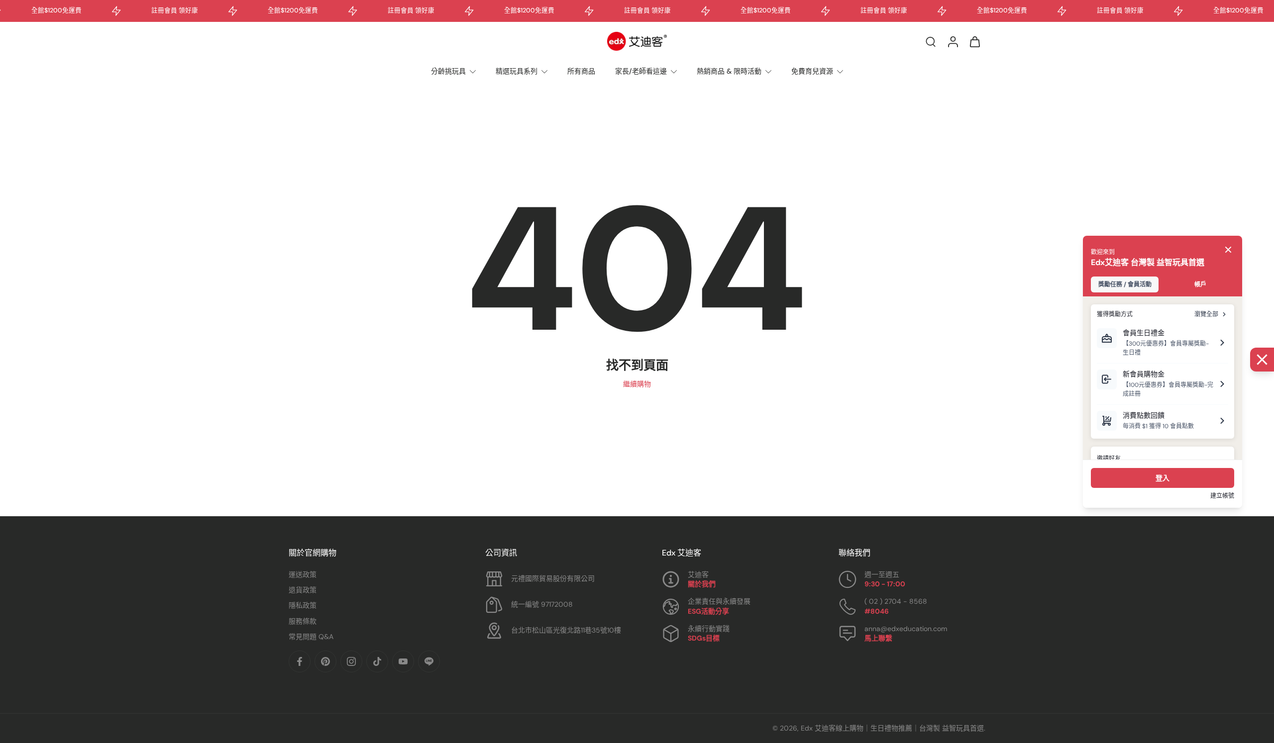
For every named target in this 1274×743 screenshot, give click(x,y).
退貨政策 (303, 589)
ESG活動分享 (708, 611)
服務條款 (303, 621)
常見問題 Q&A (311, 636)
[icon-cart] (974, 41)
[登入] (952, 41)
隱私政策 (303, 605)
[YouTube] (403, 661)
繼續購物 (637, 383)
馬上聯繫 (878, 638)
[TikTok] (377, 661)
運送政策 (303, 574)
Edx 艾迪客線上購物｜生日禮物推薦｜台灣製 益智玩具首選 (892, 728)
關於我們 (702, 583)
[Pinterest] (325, 661)
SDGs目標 (704, 638)
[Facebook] (300, 661)
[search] (931, 41)
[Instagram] (351, 661)
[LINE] (429, 661)
